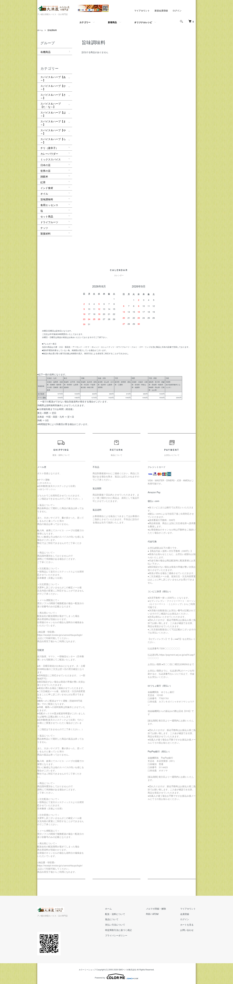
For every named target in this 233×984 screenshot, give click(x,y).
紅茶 (42, 182)
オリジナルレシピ (143, 22)
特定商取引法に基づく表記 (118, 930)
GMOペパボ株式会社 (127, 969)
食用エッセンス (49, 205)
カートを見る (187, 924)
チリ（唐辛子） (49, 148)
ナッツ (44, 228)
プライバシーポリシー (116, 935)
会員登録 (184, 914)
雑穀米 (44, 176)
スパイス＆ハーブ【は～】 (53, 114)
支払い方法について (115, 924)
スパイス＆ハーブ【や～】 (53, 131)
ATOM (155, 914)
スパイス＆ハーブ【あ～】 (53, 78)
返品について (111, 919)
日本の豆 (45, 165)
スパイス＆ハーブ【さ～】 (53, 96)
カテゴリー (85, 22)
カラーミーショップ (87, 969)
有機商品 (45, 52)
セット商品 (46, 216)
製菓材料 (45, 233)
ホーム (40, 30)
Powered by (100, 977)
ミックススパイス (50, 159)
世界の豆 (45, 171)
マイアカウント (142, 10)
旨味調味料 (52, 30)
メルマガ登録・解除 (156, 908)
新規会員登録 (161, 10)
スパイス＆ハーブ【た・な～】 (50, 105)
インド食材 (46, 188)
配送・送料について (115, 914)
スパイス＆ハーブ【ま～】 (53, 122)
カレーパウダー (49, 153)
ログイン (177, 10)
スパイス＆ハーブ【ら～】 (53, 140)
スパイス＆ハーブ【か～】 (53, 87)
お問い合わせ (187, 930)
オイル (44, 193)
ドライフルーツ (49, 222)
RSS (148, 914)
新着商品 (112, 22)
